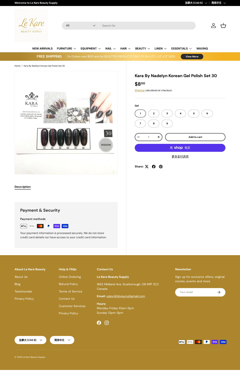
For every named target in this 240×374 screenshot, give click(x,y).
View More (192, 56)
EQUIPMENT (89, 48)
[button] (223, 25)
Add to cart (195, 137)
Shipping (140, 90)
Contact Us (67, 299)
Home (17, 65)
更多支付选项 (180, 156)
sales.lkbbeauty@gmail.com (125, 296)
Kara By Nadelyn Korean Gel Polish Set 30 (44, 65)
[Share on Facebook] (153, 166)
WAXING (202, 48)
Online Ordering (70, 277)
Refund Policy (68, 284)
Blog (17, 284)
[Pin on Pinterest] (160, 166)
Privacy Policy (24, 299)
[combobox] (129, 26)
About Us (21, 277)
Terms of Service (70, 291)
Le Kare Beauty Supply (34, 357)
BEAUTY (140, 48)
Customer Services (72, 306)
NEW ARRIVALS (42, 48)
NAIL (108, 48)
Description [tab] (23, 187)
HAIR (123, 48)
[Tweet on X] (146, 166)
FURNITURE (64, 48)
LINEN (159, 48)
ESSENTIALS (179, 48)
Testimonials (23, 291)
